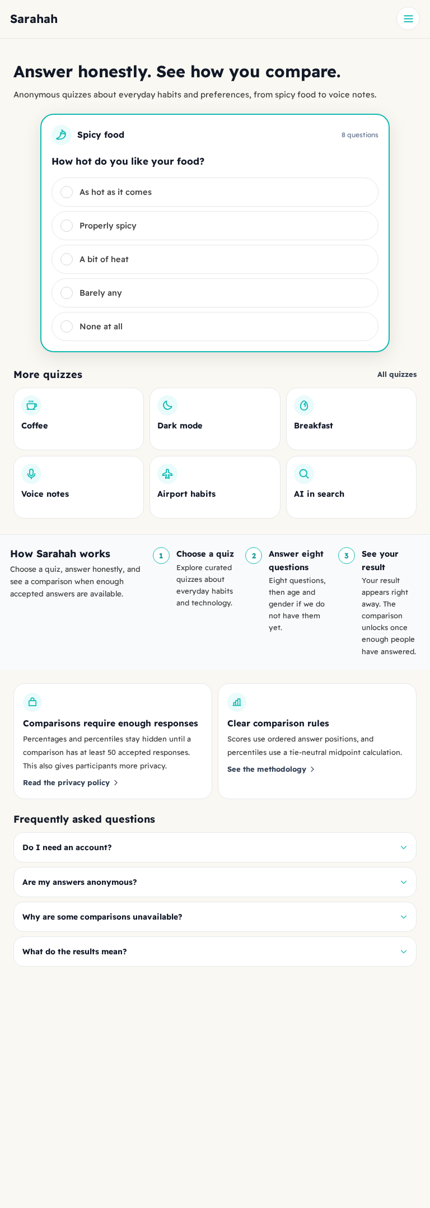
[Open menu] (408, 18)
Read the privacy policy (66, 782)
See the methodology (266, 768)
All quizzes (397, 374)
